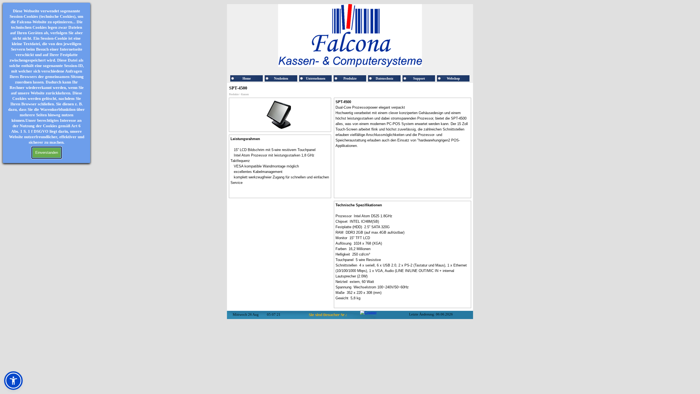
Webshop (453, 78)
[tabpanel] (280, 166)
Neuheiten (281, 78)
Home (247, 78)
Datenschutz (384, 78)
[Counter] (368, 312)
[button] (13, 381)
